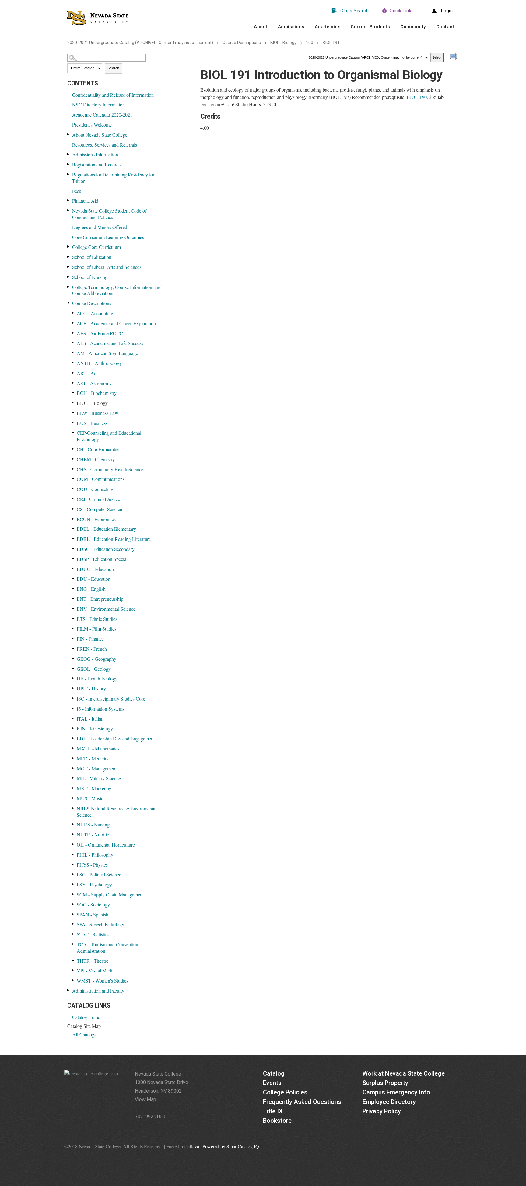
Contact (445, 27)
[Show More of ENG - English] (73, 588)
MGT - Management (97, 768)
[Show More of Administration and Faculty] (68, 990)
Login (447, 10)
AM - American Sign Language (107, 353)
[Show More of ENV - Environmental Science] (73, 608)
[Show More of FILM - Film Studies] (73, 628)
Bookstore (277, 1120)
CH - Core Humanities (98, 449)
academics (328, 27)
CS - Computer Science (99, 509)
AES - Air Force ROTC (100, 333)
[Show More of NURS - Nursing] (73, 824)
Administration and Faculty (98, 990)
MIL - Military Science (99, 778)
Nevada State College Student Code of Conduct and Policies (109, 213)
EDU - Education (93, 579)
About (261, 27)
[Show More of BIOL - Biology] (73, 402)
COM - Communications (100, 479)
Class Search (354, 10)
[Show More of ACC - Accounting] (73, 312)
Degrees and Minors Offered (99, 227)
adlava (193, 1146)
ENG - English (91, 589)
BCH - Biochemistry (97, 393)
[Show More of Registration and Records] (68, 164)
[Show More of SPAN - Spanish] (73, 914)
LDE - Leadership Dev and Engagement (116, 738)
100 (309, 42)
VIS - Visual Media (95, 970)
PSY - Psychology (94, 884)
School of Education (91, 257)
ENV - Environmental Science (106, 609)
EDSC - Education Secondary (106, 549)
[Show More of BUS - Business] (73, 422)
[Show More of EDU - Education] (73, 578)
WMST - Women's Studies (102, 980)
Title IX (273, 1111)
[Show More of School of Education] (68, 256)
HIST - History (91, 688)
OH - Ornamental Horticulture (106, 844)
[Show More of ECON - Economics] (73, 518)
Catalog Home (86, 1017)
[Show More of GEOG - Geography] (73, 658)
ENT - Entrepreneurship (100, 599)
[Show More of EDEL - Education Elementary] (73, 528)
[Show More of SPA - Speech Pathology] (73, 924)
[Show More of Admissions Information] (68, 154)
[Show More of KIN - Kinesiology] (73, 728)
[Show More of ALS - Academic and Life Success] (73, 342)
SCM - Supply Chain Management (110, 894)
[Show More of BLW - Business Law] (73, 412)
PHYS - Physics (92, 864)
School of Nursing (89, 277)
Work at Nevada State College (404, 1073)
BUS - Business (92, 423)
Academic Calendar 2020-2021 (102, 114)
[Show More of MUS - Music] (73, 798)
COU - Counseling (95, 489)
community (413, 27)
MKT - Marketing (94, 788)
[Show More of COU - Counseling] (73, 488)
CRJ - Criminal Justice (98, 499)
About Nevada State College (99, 134)
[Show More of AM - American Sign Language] (73, 352)
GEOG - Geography (96, 659)
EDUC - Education (95, 569)
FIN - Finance (90, 638)
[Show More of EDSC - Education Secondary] (73, 548)
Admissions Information (95, 154)
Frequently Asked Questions (302, 1101)
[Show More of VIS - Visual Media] (73, 970)
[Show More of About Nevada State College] (68, 134)
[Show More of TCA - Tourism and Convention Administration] (73, 944)
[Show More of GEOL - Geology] (73, 668)
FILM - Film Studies (96, 628)
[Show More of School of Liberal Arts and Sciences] (68, 266)
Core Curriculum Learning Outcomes (108, 237)
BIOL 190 (417, 97)
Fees (76, 191)
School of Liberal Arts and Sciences (106, 267)
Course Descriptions (242, 42)
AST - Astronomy (94, 383)
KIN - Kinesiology (95, 728)
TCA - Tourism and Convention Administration (107, 947)
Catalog (274, 1073)
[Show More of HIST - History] (73, 688)
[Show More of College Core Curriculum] (68, 246)
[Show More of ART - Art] (73, 372)
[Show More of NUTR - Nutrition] (73, 834)
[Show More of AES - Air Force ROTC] (73, 333)
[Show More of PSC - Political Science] (73, 874)
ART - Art (87, 373)
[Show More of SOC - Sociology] (73, 904)
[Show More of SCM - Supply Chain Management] (73, 894)
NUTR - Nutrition (94, 834)
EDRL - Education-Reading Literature (114, 539)
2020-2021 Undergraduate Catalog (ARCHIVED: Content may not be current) (140, 42)
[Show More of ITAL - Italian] (73, 718)
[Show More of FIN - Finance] (73, 638)
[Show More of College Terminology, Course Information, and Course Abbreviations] (68, 286)
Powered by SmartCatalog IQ (230, 1146)
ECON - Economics (96, 519)
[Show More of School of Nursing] (68, 276)
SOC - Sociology (93, 904)
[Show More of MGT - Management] (73, 768)
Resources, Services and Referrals (104, 144)
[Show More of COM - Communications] (73, 478)
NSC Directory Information (98, 104)
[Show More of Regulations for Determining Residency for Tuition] (68, 174)
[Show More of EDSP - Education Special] (73, 558)
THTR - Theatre (92, 961)
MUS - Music (90, 798)
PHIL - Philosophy (95, 854)
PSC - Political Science (99, 874)
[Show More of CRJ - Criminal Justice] (73, 498)
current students (370, 27)
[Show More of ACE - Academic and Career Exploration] (73, 323)
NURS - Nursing (93, 824)
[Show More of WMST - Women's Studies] (73, 980)
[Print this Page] (454, 57)
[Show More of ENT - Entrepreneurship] (73, 598)
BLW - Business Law (97, 413)
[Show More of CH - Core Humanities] (73, 448)
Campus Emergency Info (396, 1092)
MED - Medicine (93, 758)
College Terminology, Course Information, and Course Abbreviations (117, 290)
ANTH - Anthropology (99, 363)
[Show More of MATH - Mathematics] (73, 748)
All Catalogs (84, 1034)
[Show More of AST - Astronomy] (73, 382)
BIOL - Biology (283, 42)
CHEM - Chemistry (96, 459)
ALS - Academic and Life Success (110, 343)
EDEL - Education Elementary (106, 529)
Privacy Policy (382, 1111)
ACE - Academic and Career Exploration (116, 323)
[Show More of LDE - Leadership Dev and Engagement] (73, 738)
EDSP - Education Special (102, 559)
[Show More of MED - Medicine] (73, 758)
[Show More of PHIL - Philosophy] (73, 854)
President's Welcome (92, 124)
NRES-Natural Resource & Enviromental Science (116, 811)
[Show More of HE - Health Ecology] (73, 678)
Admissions (291, 27)
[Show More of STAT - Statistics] (73, 934)
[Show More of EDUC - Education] (73, 568)
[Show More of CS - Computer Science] (73, 508)
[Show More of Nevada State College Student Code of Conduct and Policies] (68, 210)
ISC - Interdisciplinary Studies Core (111, 698)
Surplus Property (385, 1083)
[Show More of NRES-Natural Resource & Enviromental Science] (73, 808)
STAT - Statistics (93, 934)
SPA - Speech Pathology (100, 924)
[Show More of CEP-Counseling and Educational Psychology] (73, 432)
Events (272, 1083)
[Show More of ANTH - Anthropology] (73, 362)
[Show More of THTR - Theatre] (73, 960)
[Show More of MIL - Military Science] (73, 778)
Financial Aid (85, 200)
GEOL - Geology (94, 669)
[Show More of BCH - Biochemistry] (73, 392)
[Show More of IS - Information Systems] (73, 708)
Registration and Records (96, 164)
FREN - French (92, 648)
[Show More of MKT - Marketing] (73, 788)
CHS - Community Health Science (110, 469)
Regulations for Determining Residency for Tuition (113, 177)
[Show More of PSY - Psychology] (73, 884)
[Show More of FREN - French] (73, 648)
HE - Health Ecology (97, 678)
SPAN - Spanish (92, 914)
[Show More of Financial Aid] (68, 200)
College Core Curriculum (96, 247)
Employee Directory (389, 1101)
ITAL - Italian (90, 718)
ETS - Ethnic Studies (97, 619)
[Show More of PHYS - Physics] (73, 864)
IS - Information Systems (100, 708)
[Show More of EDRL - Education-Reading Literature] (73, 538)
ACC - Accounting (95, 313)
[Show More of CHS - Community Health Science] (73, 469)
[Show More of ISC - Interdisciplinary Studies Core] (73, 698)
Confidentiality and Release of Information (113, 95)
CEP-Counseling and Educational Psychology (109, 436)
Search (113, 68)
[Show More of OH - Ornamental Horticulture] (73, 844)
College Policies (285, 1092)
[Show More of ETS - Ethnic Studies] (73, 618)
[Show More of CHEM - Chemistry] (73, 458)
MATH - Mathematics (98, 748)
